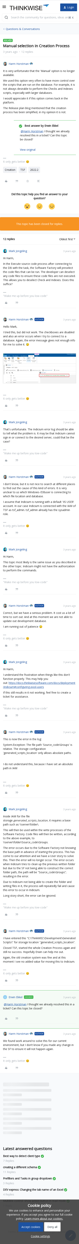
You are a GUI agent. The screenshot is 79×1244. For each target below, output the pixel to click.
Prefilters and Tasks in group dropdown (27, 1178)
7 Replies (8, 1161)
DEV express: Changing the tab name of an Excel (33, 1189)
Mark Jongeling (18, 251)
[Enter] (6, 17)
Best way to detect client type (21, 1156)
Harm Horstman (19, 64)
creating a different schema (20, 1167)
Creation (10, 170)
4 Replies (8, 1194)
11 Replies (9, 1172)
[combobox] (39, 17)
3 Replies (8, 1183)
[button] (4, 8)
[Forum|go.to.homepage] (29, 7)
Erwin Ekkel (15, 997)
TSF (22, 170)
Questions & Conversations (23, 29)
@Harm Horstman (32, 131)
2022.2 (34, 170)
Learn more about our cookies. (44, 1218)
